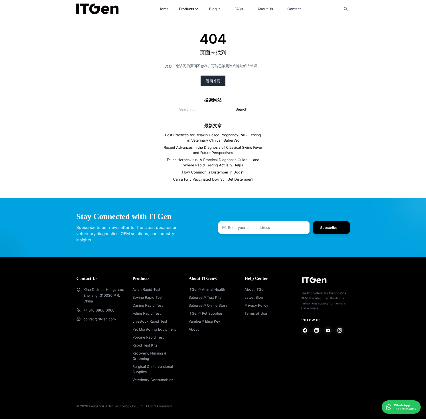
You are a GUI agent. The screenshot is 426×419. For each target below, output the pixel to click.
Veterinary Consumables (152, 380)
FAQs (239, 9)
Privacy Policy (256, 305)
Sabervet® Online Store (208, 305)
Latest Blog (254, 297)
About (194, 329)
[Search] (346, 9)
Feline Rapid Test (146, 313)
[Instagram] (339, 330)
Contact (294, 9)
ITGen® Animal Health (207, 289)
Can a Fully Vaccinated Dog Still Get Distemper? (213, 179)
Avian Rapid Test (146, 289)
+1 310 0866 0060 (98, 310)
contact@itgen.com (99, 319)
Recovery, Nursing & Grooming (149, 356)
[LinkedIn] (316, 330)
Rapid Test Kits (144, 345)
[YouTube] (328, 330)
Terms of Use (256, 313)
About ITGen (255, 289)
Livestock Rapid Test (149, 321)
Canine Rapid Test (147, 305)
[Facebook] (305, 330)
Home (163, 9)
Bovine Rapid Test (147, 297)
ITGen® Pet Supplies (206, 313)
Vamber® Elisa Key (204, 321)
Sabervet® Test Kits (205, 297)
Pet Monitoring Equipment (154, 329)
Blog (213, 9)
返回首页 (213, 81)
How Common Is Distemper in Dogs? (213, 172)
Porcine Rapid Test (148, 337)
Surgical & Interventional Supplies (152, 369)
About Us (265, 9)
